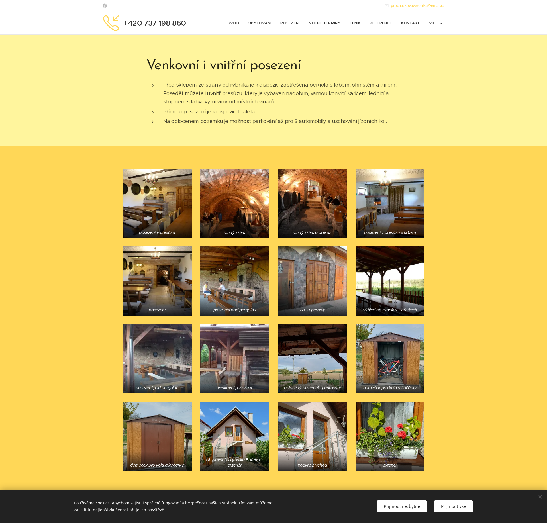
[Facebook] (104, 6)
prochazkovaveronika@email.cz (417, 5)
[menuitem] (235, 23)
